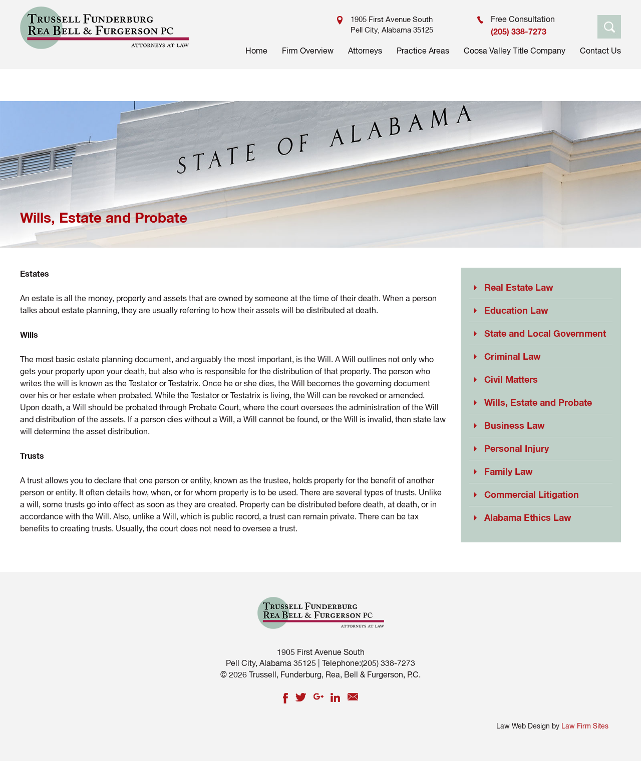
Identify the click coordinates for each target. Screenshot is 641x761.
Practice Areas (423, 50)
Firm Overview (308, 50)
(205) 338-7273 (518, 31)
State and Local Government (545, 333)
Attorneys (365, 50)
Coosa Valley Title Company (514, 50)
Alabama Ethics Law (527, 517)
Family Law (508, 471)
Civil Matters (511, 379)
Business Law (514, 425)
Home (256, 50)
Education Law (516, 310)
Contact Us (600, 50)
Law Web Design (523, 726)
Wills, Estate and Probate (538, 402)
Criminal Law (512, 356)
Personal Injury (516, 448)
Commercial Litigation (531, 494)
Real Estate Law (518, 287)
